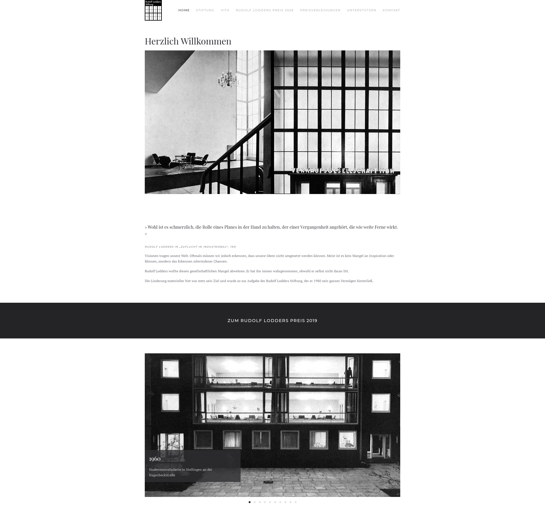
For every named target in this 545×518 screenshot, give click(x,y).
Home (184, 10)
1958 (265, 502)
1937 (296, 502)
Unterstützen (361, 10)
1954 (275, 502)
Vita (225, 10)
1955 (270, 502)
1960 (250, 502)
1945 (285, 502)
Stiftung (205, 10)
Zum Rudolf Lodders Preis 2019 (272, 320)
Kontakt (391, 10)
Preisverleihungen (320, 10)
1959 (260, 502)
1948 (280, 502)
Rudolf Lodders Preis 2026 (265, 10)
